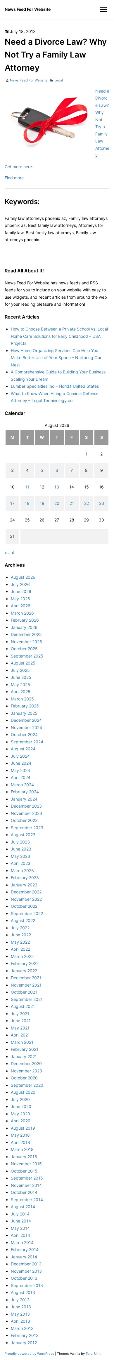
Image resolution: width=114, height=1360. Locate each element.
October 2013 (24, 1278)
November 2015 (26, 1163)
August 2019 (23, 1128)
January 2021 (24, 1056)
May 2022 (20, 942)
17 (12, 503)
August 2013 (23, 1292)
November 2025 (26, 641)
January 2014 (24, 1256)
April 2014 (20, 1235)
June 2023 (21, 848)
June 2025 (21, 677)
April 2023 (20, 863)
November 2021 (26, 984)
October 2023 (24, 820)
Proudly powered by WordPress (30, 1354)
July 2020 (20, 1099)
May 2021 (20, 1027)
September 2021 (27, 999)
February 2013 (25, 1335)
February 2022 (25, 963)
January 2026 (24, 627)
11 (27, 486)
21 (72, 503)
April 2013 (20, 1321)
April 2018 (20, 1142)
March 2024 (22, 784)
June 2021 (21, 1020)
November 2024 (26, 727)
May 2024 (20, 770)
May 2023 (20, 856)
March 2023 (22, 870)
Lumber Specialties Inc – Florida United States (55, 386)
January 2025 (24, 713)
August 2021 (23, 1006)
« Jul (9, 552)
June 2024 (21, 763)
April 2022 (20, 949)
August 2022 (23, 920)
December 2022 (26, 891)
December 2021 (26, 977)
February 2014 (25, 1249)
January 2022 (24, 970)
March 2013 (22, 1328)
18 (27, 503)
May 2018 (20, 1135)
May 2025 (20, 684)
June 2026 (21, 591)
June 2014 (21, 1220)
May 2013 (20, 1314)
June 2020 (21, 1106)
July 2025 (20, 670)
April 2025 (20, 691)
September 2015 (27, 1177)
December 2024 (26, 720)
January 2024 (24, 798)
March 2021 (22, 1042)
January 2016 (24, 1156)
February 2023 (25, 877)
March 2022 (22, 956)
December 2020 (26, 1063)
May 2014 (20, 1228)
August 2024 (23, 748)
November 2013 (26, 1271)
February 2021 (24, 1049)
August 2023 (23, 834)
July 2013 (20, 1299)
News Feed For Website (28, 9)
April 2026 (20, 605)
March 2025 (22, 698)
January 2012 (24, 1342)
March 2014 (22, 1242)
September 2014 (27, 1199)
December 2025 (26, 634)
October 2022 (24, 906)
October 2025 (24, 648)
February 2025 (25, 705)
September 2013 (27, 1285)
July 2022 (20, 927)
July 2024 (20, 756)
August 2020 (23, 1092)
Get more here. (19, 166)
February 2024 (25, 791)
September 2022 (27, 913)
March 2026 (22, 613)
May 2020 (20, 1113)
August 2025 (23, 662)
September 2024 (27, 741)
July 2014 (20, 1213)
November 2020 (26, 1070)
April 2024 (20, 777)
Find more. (15, 177)
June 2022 (21, 934)
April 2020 (20, 1120)
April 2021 (20, 1034)
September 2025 (27, 655)
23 (101, 503)
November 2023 (26, 813)
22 (86, 503)
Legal (58, 80)
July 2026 (20, 584)
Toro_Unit (93, 1354)
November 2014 (26, 1185)
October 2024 (24, 734)
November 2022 (26, 899)
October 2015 (24, 1170)
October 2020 (24, 1077)
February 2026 (25, 620)
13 (56, 486)
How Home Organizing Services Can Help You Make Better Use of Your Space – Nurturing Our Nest (56, 357)
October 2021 (24, 991)
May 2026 (20, 598)
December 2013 (26, 1263)
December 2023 (26, 806)
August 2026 (23, 577)
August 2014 (23, 1206)
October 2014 (24, 1192)
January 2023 (24, 884)
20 (56, 503)
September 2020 (27, 1085)
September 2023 (27, 827)
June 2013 (21, 1306)
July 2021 (20, 1013)
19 (42, 503)
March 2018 (22, 1149)
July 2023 (20, 841)
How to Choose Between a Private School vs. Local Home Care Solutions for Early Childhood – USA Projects (59, 336)
